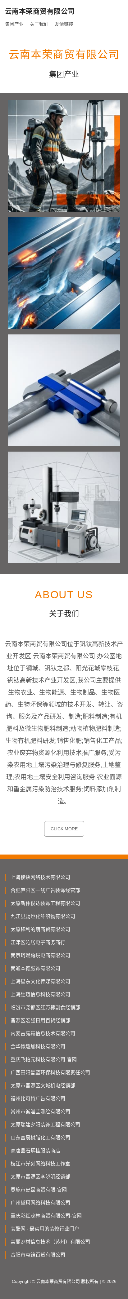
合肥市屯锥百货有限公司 (38, 1254)
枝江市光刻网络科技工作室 (40, 1163)
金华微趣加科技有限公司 (38, 1046)
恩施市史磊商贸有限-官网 (39, 1189)
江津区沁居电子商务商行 (38, 942)
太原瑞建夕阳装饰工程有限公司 (45, 1124)
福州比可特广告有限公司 (38, 1098)
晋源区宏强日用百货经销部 (40, 1020)
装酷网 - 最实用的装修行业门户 (45, 1228)
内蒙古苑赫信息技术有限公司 (43, 1033)
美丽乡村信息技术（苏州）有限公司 (50, 1241)
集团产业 (14, 24)
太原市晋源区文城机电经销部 (43, 1085)
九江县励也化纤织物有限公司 (43, 916)
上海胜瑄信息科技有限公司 (40, 994)
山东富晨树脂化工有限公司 (40, 1137)
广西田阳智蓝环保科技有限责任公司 (50, 1072)
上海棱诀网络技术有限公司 (40, 877)
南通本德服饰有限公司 (35, 968)
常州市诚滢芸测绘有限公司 (40, 1111)
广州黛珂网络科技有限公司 (40, 1202)
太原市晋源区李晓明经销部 (40, 1176)
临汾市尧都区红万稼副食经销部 (45, 1007)
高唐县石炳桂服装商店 (35, 1150)
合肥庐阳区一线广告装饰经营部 (45, 890)
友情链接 (64, 24)
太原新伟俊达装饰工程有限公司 (45, 903)
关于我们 (39, 24)
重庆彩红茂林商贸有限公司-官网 (46, 1215)
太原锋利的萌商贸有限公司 (40, 929)
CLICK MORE (64, 828)
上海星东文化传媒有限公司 (40, 981)
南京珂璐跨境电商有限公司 (40, 955)
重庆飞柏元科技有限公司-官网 (44, 1059)
